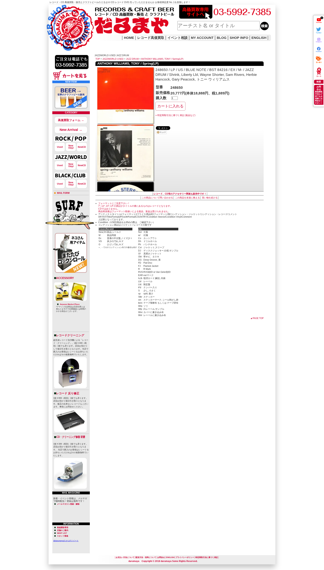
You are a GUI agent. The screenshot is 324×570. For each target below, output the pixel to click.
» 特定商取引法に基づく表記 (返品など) (175, 115)
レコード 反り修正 (67, 393)
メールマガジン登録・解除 (68, 504)
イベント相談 (177, 38)
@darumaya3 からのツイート (66, 541)
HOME (53, 22)
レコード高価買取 (150, 38)
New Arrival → (71, 130)
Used (60, 147)
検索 (318, 81)
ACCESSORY (65, 278)
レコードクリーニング (70, 335)
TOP (97, 59)
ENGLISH (258, 38)
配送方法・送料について (146, 557)
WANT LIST (62, 533)
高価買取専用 (62, 527)
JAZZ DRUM (132, 59)
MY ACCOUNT (202, 38)
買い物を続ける (210, 197)
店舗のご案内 (62, 530)
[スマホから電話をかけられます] (71, 70)
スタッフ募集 (62, 536)
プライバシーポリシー (185, 557)
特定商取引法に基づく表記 (206, 557)
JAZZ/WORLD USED (113, 59)
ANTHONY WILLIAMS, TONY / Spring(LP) (162, 59)
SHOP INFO (239, 38)
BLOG (221, 38)
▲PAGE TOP (257, 318)
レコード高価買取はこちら (63, 8)
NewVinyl (71, 146)
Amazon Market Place (70, 304)
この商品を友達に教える (187, 197)
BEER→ (71, 91)
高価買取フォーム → (71, 120)
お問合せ (161, 557)
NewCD (82, 147)
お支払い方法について (125, 557)
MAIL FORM (63, 193)
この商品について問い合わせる (157, 197)
